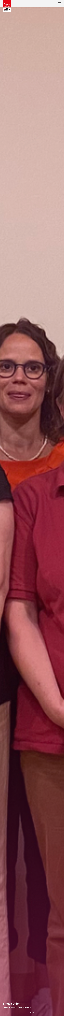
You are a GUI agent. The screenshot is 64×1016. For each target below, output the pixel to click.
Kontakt (32, 1012)
